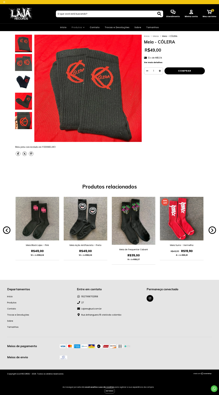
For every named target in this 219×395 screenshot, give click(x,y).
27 (82, 302)
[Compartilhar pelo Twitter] (24, 154)
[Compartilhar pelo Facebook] (18, 154)
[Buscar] (159, 13)
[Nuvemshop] (202, 374)
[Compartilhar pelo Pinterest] (31, 154)
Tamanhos (152, 27)
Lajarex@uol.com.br (91, 308)
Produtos (77, 27)
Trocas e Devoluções (117, 27)
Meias (156, 36)
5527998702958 (89, 296)
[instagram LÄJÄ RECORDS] (4, 2)
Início (63, 27)
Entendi (110, 391)
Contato (95, 27)
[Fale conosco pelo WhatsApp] (214, 388)
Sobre (138, 27)
